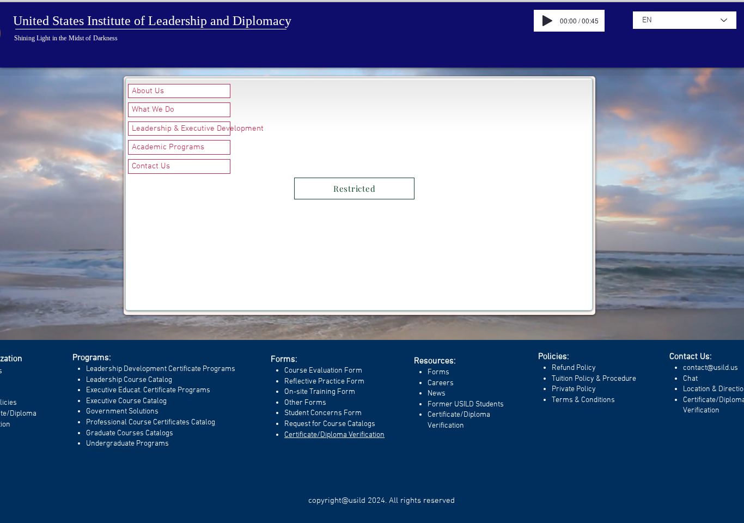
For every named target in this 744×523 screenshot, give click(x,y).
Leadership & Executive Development (181, 128)
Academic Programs (168, 147)
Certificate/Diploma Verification (334, 435)
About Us (148, 91)
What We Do (153, 109)
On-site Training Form (319, 392)
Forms (438, 372)
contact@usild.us (710, 368)
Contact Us (151, 166)
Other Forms (305, 403)
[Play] (547, 20)
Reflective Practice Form (324, 381)
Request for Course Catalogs (329, 424)
